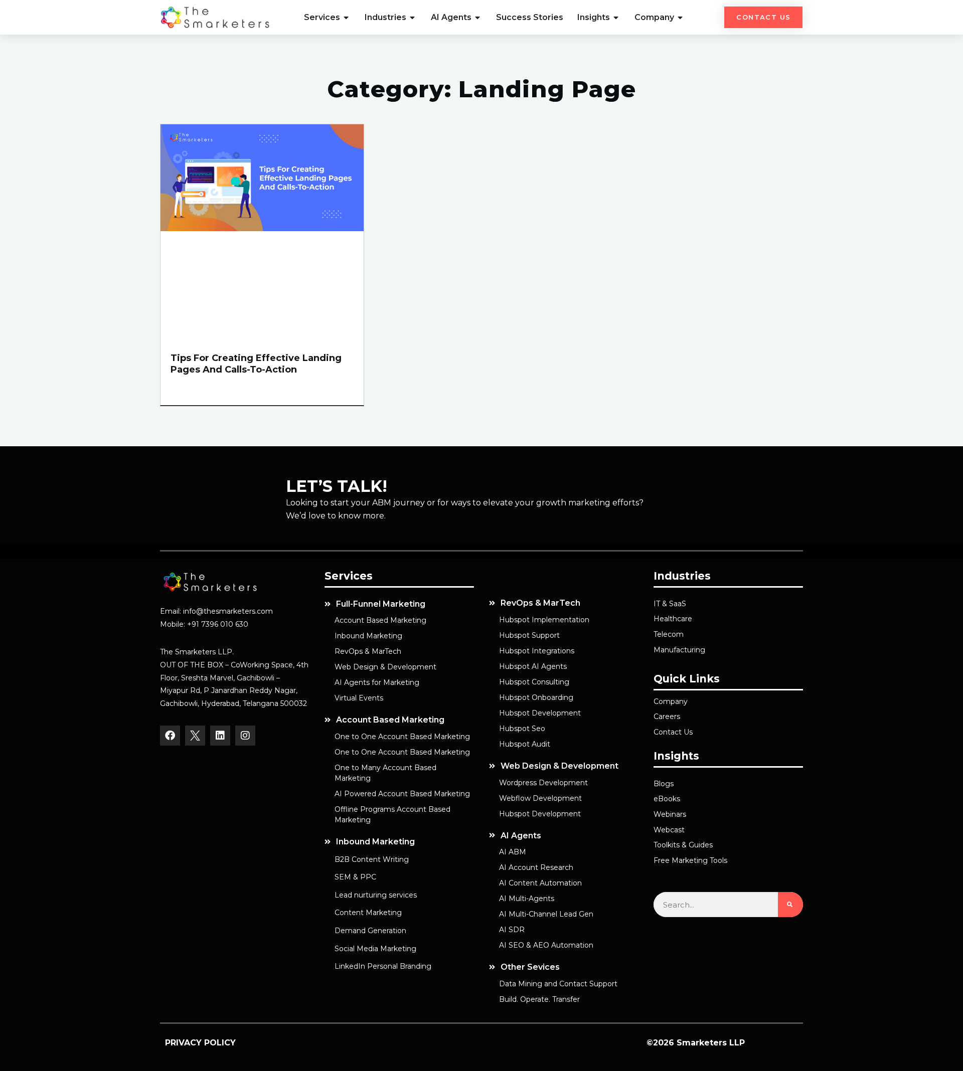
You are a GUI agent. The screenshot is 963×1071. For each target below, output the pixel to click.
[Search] (790, 904)
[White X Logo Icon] (195, 736)
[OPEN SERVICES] (347, 18)
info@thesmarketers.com (228, 611)
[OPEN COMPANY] (681, 18)
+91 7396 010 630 (217, 624)
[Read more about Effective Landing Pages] (262, 228)
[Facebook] (170, 736)
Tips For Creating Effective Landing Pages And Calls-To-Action (256, 363)
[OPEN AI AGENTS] (478, 18)
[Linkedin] (220, 736)
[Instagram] (245, 736)
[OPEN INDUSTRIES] (413, 18)
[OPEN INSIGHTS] (616, 18)
